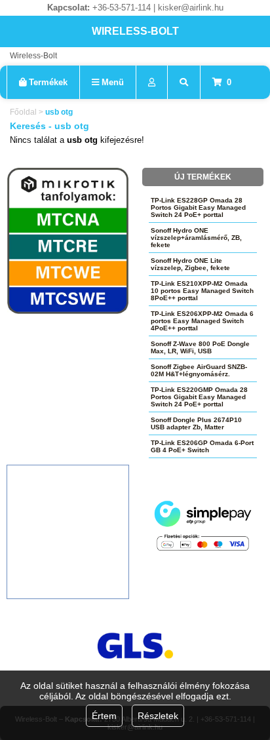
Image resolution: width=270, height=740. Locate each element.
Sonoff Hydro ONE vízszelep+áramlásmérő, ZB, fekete (196, 237)
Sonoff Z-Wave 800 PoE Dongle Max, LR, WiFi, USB (200, 347)
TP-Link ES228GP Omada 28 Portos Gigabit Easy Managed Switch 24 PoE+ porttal (198, 207)
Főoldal (23, 112)
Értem (104, 716)
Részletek (158, 716)
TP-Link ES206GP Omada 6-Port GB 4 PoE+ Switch (202, 446)
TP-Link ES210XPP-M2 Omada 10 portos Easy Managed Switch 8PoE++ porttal (202, 291)
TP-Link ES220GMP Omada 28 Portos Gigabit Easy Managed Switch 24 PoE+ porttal (199, 397)
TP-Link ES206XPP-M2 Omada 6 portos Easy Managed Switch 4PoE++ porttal (202, 321)
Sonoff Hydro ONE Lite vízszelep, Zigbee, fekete (190, 264)
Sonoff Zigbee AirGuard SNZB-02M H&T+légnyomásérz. (199, 370)
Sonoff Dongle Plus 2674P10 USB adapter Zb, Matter (196, 423)
